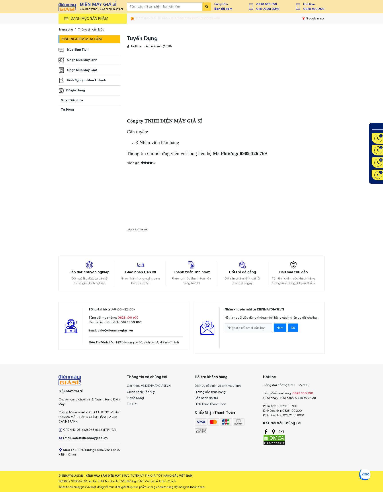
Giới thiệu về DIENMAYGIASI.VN (149, 386)
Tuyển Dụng (135, 398)
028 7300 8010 (267, 9)
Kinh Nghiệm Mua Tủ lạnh (86, 80)
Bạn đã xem (223, 9)
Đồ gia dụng (75, 90)
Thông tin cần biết (91, 29)
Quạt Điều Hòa (72, 100)
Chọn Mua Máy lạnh (81, 60)
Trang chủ (66, 29)
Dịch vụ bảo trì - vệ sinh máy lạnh (218, 386)
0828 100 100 (266, 4)
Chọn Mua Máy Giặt (82, 70)
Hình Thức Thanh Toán (210, 404)
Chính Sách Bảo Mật (141, 392)
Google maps (314, 18)
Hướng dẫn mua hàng (210, 392)
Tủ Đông (67, 109)
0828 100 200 (313, 9)
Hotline (309, 4)
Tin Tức (132, 404)
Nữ (293, 328)
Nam (280, 328)
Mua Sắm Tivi (76, 50)
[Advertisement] (214, 86)
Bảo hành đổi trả (206, 398)
